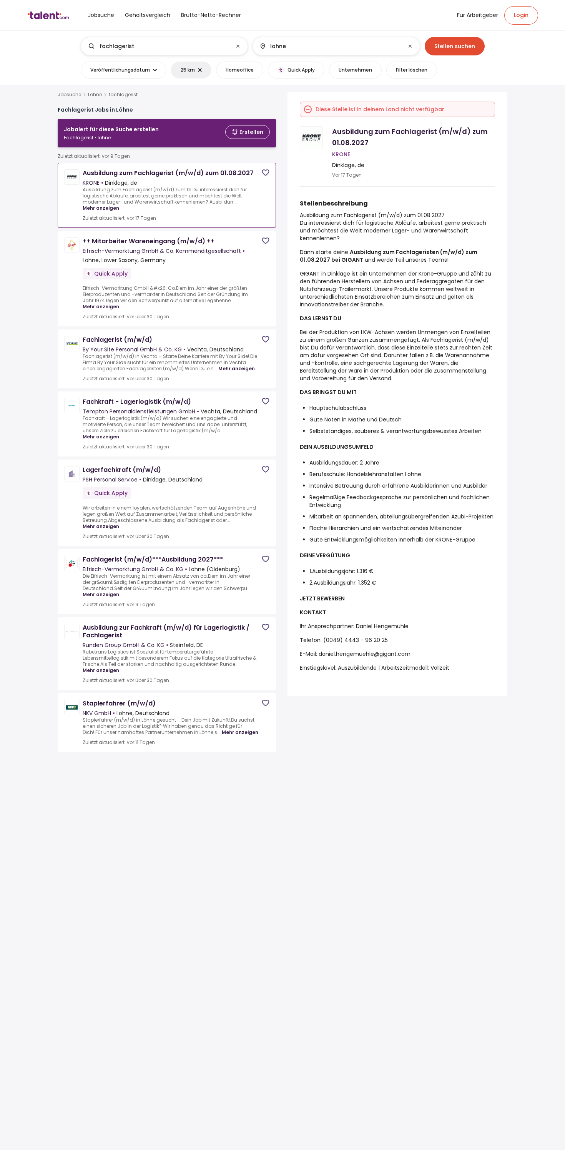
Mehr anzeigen (101, 208)
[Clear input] (237, 46)
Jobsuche (69, 94)
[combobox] (164, 46)
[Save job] (265, 172)
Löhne (95, 94)
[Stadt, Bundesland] (329, 46)
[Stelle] (158, 46)
